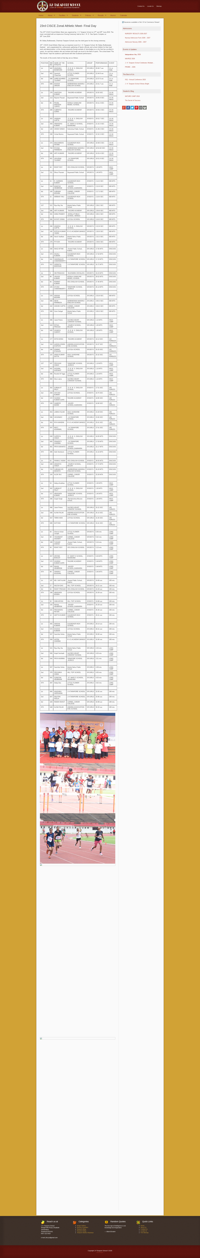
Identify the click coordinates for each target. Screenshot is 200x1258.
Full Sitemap (144, 1232)
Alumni (113, 15)
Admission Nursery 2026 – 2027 (135, 42)
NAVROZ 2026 (130, 58)
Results (101, 15)
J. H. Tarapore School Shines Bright (137, 84)
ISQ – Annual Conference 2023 (135, 79)
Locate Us (150, 6)
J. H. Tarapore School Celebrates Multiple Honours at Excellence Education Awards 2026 (140, 63)
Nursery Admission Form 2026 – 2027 (137, 38)
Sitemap (159, 6)
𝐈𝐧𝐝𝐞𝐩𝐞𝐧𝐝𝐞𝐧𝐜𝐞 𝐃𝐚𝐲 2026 (133, 54)
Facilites (62, 15)
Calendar (123, 15)
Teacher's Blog (81, 1231)
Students (75, 15)
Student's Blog (81, 1229)
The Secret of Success (133, 100)
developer (100, 1252)
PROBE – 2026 (130, 67)
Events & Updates (82, 1227)
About (50, 15)
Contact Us (141, 6)
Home (41, 15)
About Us (143, 1227)
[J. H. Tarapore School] (58, 11)
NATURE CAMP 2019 (132, 96)
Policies (88, 15)
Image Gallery (81, 1226)
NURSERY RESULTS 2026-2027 (136, 33)
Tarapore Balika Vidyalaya (85, 1232)
